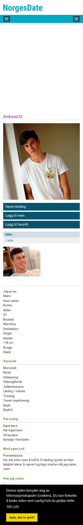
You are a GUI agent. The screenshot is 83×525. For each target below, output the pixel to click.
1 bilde (9, 240)
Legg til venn (14, 216)
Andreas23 (13, 116)
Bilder (9, 234)
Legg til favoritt (16, 224)
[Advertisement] (41, 66)
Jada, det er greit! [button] (21, 517)
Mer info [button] (13, 506)
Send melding (15, 207)
